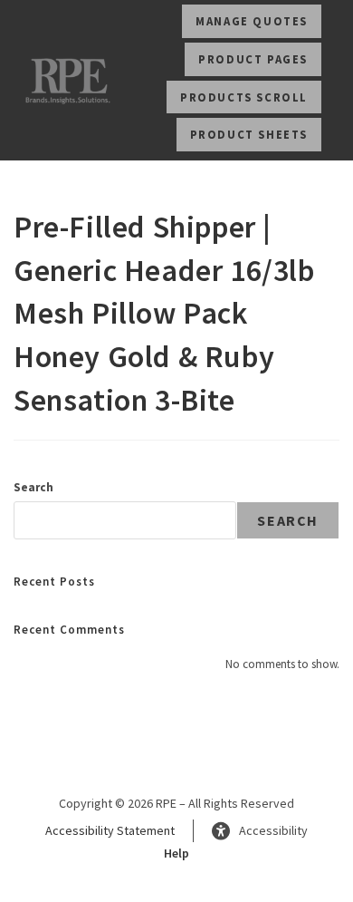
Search (33, 487)
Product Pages (253, 59)
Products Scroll (244, 97)
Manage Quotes (252, 21)
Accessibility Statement (110, 830)
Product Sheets (249, 134)
